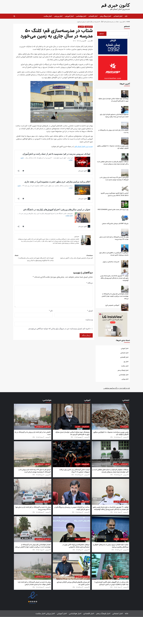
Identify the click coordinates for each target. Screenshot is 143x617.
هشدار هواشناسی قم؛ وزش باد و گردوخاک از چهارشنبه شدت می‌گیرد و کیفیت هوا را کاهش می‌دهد (115, 296)
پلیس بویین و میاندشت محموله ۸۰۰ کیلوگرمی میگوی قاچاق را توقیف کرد (112, 147)
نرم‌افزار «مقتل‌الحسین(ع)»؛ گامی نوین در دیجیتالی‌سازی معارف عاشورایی (75, 545)
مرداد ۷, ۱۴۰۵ (78, 512)
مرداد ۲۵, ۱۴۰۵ (39, 512)
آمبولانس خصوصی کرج (112, 305)
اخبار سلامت (48, 16)
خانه (126, 16)
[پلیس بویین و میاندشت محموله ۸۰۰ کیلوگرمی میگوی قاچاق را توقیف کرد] (110, 417)
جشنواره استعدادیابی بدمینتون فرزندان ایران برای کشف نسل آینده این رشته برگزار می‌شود (114, 115)
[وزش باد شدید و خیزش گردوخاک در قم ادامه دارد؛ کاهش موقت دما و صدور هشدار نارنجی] (32, 567)
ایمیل (90, 310)
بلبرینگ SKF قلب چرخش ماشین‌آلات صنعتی (115, 223)
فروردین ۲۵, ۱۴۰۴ (81, 41)
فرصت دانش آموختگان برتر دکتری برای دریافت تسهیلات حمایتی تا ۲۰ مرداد (74, 470)
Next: (34, 258)
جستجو (127, 26)
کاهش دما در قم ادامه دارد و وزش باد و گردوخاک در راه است (113, 131)
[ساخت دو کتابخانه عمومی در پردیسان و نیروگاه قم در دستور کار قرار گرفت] (71, 492)
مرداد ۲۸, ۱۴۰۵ (117, 437)
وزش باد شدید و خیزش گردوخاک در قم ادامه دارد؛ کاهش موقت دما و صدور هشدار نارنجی (34, 583)
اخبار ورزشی (58, 16)
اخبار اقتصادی (93, 16)
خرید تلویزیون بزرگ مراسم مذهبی (116, 388)
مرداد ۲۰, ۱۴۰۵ (117, 512)
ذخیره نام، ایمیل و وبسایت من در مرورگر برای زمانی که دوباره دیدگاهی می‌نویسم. (59, 328)
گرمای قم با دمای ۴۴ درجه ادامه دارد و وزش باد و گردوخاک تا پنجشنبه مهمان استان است (114, 178)
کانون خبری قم (115, 5)
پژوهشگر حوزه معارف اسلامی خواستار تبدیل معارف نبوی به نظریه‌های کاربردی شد (113, 100)
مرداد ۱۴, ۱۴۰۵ (78, 475)
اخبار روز (81, 27)
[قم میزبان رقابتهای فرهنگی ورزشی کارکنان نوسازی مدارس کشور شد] (71, 567)
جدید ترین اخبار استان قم (84, 146)
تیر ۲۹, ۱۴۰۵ (79, 550)
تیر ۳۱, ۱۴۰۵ (118, 550)
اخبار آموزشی (69, 16)
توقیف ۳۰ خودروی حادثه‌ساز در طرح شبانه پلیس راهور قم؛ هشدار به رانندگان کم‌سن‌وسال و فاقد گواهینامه (114, 278)
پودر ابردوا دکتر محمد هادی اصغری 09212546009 (113, 209)
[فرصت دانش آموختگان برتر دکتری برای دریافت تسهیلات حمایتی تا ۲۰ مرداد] (71, 454)
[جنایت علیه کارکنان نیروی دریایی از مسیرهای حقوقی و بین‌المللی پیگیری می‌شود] (110, 529)
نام (51, 310)
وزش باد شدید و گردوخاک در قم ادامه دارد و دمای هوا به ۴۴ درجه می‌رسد (114, 238)
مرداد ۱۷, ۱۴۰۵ (39, 587)
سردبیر (89, 41)
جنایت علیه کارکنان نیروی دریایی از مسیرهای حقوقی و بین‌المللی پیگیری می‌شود (110, 545)
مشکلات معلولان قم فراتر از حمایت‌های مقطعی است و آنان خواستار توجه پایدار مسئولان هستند (112, 163)
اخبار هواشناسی (81, 16)
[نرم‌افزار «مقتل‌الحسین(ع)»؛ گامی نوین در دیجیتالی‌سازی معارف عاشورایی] (71, 529)
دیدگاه (89, 283)
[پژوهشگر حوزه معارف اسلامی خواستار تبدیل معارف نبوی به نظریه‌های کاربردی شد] (71, 417)
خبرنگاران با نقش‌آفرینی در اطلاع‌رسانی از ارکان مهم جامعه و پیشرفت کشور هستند (113, 254)
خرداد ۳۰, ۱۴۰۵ (117, 587)
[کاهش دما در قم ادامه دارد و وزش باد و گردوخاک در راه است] (32, 417)
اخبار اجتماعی (117, 16)
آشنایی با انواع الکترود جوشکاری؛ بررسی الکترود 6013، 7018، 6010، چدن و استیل (114, 194)
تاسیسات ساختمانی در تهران (111, 262)
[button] (14, 16)
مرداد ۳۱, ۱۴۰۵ (39, 437)
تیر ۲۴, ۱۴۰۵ (79, 587)
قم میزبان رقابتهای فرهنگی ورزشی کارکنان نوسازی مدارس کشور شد (73, 583)
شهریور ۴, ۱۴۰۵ (78, 437)
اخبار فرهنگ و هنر (105, 16)
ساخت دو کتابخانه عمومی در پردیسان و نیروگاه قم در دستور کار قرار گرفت (71, 508)
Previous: (76, 256)
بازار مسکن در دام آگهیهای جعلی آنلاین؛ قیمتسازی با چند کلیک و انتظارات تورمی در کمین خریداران (111, 583)
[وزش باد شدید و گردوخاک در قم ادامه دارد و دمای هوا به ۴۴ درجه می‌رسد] (32, 492)
